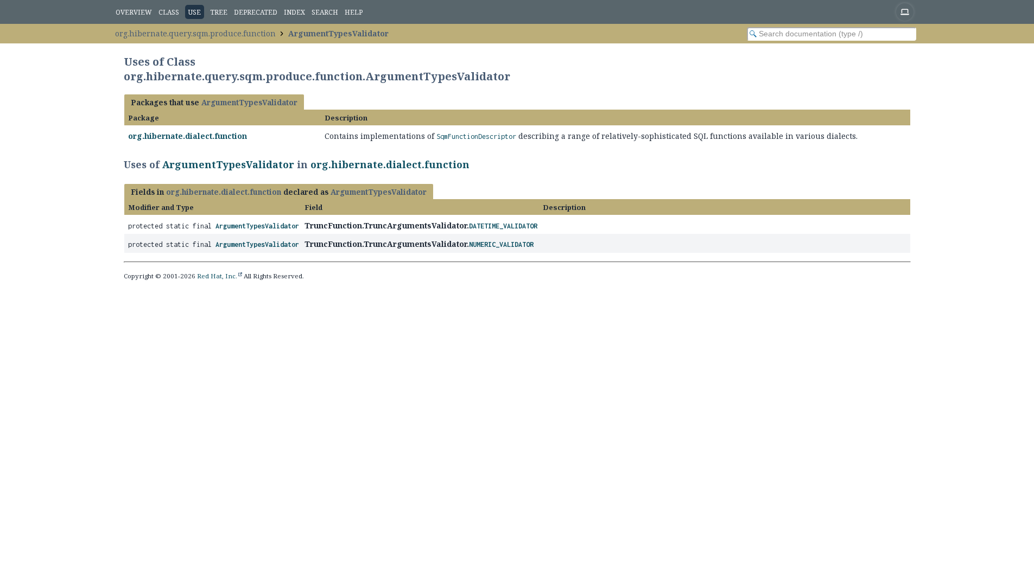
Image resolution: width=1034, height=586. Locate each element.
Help (354, 12)
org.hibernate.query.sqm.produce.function (195, 33)
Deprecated (255, 12)
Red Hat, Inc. (217, 276)
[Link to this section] (476, 164)
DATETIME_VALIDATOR (503, 226)
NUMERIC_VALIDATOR (501, 244)
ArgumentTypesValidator (338, 33)
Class (168, 12)
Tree (218, 12)
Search (325, 12)
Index (294, 12)
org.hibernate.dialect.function (187, 136)
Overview (134, 12)
